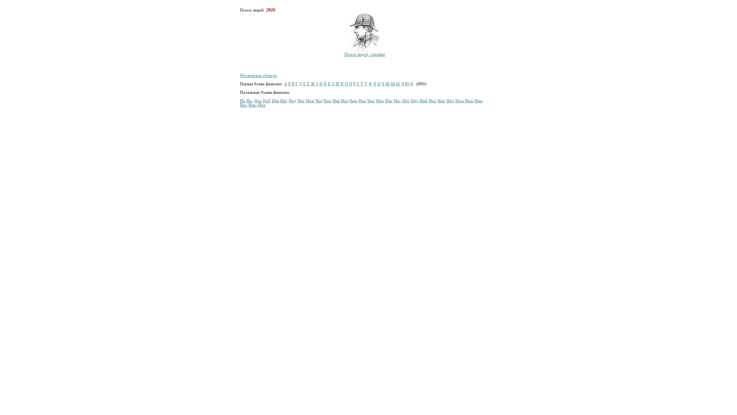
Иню (252, 105)
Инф (424, 101)
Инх (432, 101)
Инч (450, 101)
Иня (261, 105)
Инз (319, 101)
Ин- (249, 101)
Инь (243, 105)
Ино (371, 101)
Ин (242, 101)
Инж (310, 101)
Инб (267, 101)
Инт (406, 101)
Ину (414, 101)
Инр (389, 101)
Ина (258, 101)
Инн (362, 101)
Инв (275, 101)
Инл (344, 101)
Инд (292, 101)
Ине (301, 101)
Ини (327, 101)
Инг (284, 101)
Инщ (469, 101)
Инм (353, 101)
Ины (478, 101)
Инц (441, 101)
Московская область (258, 75)
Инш (459, 101)
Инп (380, 101)
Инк (336, 101)
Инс (397, 101)
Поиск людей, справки (364, 54)
